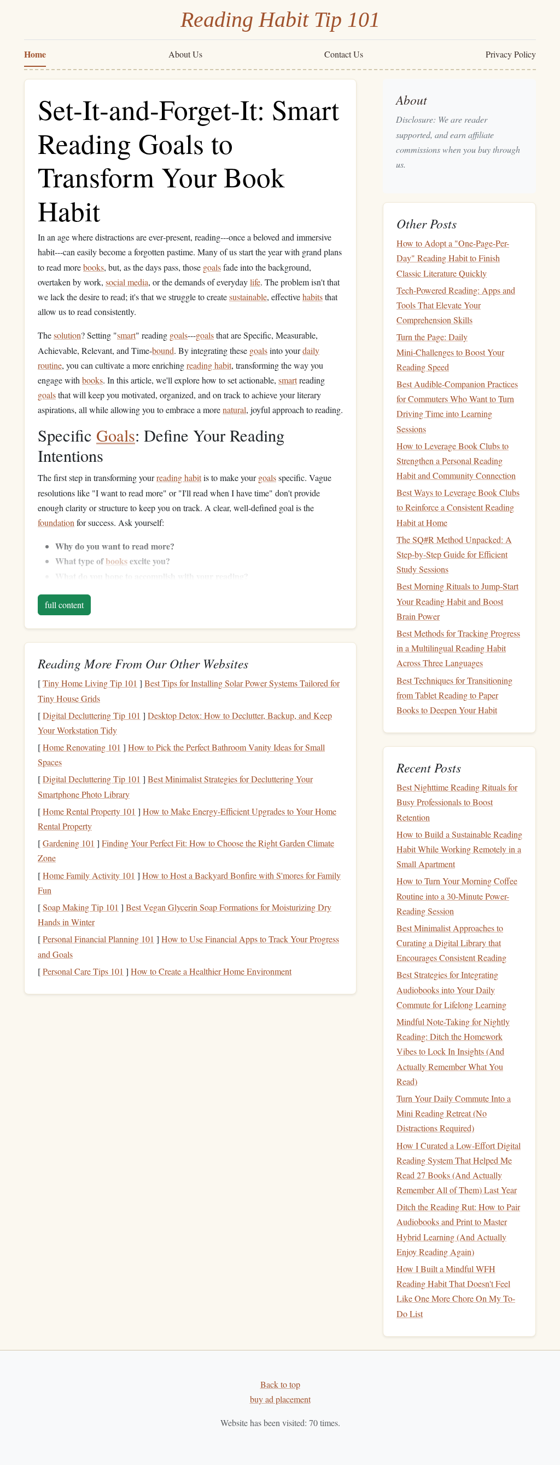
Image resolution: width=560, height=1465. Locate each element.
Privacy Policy (511, 54)
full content (64, 604)
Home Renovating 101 (82, 747)
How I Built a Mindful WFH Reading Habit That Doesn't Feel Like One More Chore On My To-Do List (455, 1291)
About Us (185, 54)
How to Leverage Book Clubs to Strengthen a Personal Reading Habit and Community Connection (456, 460)
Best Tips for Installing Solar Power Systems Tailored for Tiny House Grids (189, 690)
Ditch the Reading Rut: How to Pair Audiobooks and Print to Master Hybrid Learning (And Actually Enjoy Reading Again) (458, 1229)
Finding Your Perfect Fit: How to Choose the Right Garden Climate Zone (186, 850)
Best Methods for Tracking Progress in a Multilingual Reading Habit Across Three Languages (458, 647)
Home (35, 54)
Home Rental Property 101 (89, 811)
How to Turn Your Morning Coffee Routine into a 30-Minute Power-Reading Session (456, 895)
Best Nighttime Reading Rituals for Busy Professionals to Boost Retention (456, 801)
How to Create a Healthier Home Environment (211, 971)
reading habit (208, 365)
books (93, 267)
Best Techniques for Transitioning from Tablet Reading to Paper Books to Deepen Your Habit (454, 695)
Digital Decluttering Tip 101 (92, 715)
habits (312, 296)
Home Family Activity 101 (89, 875)
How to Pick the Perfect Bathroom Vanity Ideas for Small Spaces (181, 754)
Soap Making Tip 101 (81, 907)
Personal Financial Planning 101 (98, 939)
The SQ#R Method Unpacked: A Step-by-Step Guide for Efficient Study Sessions (454, 554)
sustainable (248, 296)
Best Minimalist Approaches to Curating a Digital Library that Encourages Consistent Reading (451, 942)
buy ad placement (280, 1399)
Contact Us (343, 54)
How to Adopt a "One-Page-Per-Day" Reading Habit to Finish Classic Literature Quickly (452, 257)
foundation (56, 522)
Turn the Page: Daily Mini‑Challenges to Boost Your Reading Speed (450, 351)
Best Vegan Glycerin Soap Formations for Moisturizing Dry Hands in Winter (184, 914)
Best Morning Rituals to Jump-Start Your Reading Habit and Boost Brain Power (457, 600)
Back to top (280, 1384)
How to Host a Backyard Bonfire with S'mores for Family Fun (189, 882)
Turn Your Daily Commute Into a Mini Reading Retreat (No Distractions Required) (453, 1113)
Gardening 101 (69, 843)
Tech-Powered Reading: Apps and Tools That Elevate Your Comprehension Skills (455, 304)
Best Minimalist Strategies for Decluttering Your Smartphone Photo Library (175, 786)
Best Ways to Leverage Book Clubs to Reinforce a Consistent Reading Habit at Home (458, 507)
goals (212, 267)
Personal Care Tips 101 (83, 971)
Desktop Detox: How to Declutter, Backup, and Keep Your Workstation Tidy (185, 722)
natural (234, 409)
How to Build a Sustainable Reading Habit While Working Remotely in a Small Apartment (459, 848)
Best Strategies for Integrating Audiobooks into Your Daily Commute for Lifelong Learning (451, 989)
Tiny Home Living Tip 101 (90, 683)
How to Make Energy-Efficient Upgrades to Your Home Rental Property (187, 818)
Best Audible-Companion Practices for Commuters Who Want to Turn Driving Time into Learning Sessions (457, 406)
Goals (115, 435)
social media (127, 282)
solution (67, 335)
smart (126, 335)
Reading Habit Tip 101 (280, 19)
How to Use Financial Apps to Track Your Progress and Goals (188, 946)
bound (163, 350)
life (255, 282)
